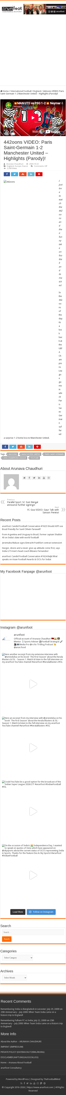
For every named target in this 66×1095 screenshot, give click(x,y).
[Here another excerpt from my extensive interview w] (33, 684)
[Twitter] (27, 1083)
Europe (18, 166)
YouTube (35, 458)
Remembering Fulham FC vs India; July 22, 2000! (23, 1020)
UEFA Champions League (14, 458)
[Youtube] (34, 1083)
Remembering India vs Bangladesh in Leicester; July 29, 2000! (30, 1009)
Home (5, 91)
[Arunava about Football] (33, 8)
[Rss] (21, 1083)
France (25, 166)
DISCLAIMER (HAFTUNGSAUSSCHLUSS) (19, 1057)
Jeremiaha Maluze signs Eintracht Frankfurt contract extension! (32, 542)
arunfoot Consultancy (11, 1068)
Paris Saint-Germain (54, 454)
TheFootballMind (52, 1079)
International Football (20, 91)
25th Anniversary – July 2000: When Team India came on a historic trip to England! (32, 1023)
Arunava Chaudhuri (14, 164)
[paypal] (41, 1083)
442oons (12, 454)
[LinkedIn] (31, 1083)
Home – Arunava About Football (16, 1062)
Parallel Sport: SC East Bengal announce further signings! (22, 502)
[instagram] (37, 1083)
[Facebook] (24, 1083)
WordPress (23, 1079)
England (37, 91)
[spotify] (44, 1083)
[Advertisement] (33, 52)
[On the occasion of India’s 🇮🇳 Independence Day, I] (33, 875)
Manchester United (30, 454)
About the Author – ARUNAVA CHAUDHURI (21, 1041)
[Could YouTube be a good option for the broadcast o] (33, 811)
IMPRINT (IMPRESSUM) (12, 1047)
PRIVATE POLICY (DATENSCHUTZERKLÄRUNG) (23, 1052)
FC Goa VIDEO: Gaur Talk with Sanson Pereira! (43, 510)
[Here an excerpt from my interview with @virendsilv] (33, 748)
